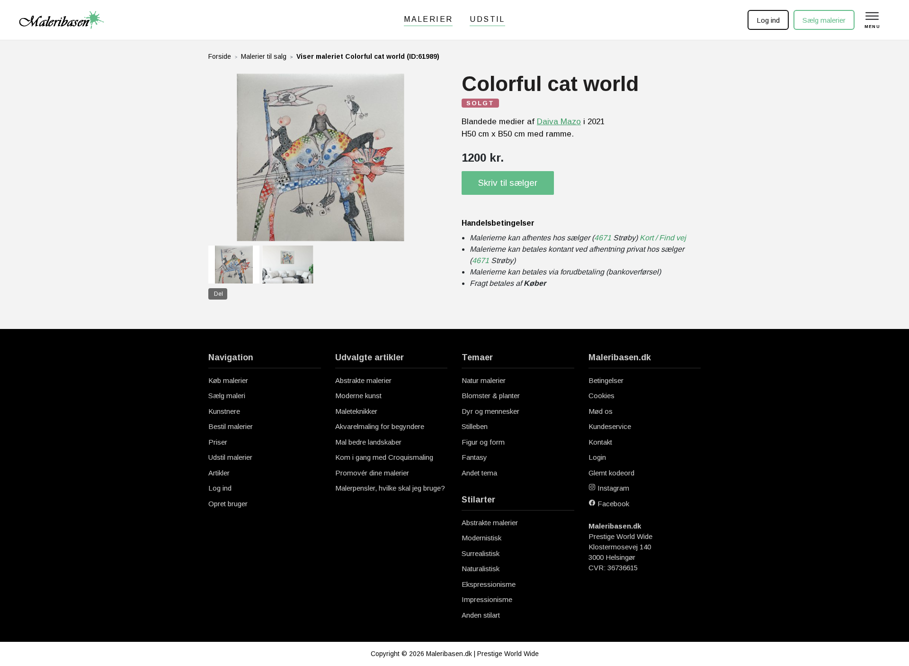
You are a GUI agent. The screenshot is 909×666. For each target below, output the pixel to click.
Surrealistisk (480, 553)
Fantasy (474, 457)
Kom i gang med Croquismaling (384, 457)
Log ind (768, 20)
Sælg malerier (824, 20)
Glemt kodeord (611, 473)
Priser (217, 442)
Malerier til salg (263, 56)
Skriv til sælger (507, 183)
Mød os (600, 411)
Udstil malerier (230, 457)
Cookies (601, 396)
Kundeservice (609, 426)
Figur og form (483, 442)
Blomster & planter (491, 396)
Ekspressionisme (489, 584)
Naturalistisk (480, 569)
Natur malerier (484, 380)
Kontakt (600, 442)
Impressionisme (487, 599)
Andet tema (479, 473)
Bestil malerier (230, 426)
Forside (219, 56)
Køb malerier (228, 380)
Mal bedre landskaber (368, 442)
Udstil (487, 19)
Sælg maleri (226, 396)
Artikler (219, 473)
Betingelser (606, 380)
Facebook (612, 504)
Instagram (612, 488)
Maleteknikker (356, 411)
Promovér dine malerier (372, 473)
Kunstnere (224, 411)
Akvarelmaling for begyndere (379, 426)
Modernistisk (481, 538)
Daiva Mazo (559, 121)
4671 (602, 238)
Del (218, 294)
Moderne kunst (358, 396)
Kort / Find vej (663, 238)
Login (597, 457)
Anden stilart (481, 615)
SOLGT (480, 103)
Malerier (428, 19)
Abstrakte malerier (363, 380)
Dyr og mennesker (490, 411)
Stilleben (475, 426)
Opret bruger (228, 504)
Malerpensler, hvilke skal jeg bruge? (390, 488)
